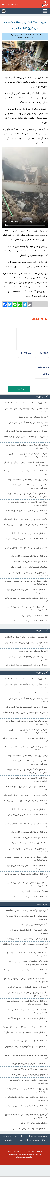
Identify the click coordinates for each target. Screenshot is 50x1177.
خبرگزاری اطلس (45, 4)
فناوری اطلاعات (34, 1140)
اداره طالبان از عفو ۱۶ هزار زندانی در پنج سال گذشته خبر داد (26, 512)
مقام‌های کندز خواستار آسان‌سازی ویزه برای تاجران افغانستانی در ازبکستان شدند (28, 455)
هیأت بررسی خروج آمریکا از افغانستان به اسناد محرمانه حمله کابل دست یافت (26, 486)
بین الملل (17, 1136)
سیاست (33, 1136)
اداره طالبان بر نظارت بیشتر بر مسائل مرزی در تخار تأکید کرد (26, 600)
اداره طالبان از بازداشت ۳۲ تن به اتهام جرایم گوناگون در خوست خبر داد (26, 591)
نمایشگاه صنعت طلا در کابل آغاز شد (34, 615)
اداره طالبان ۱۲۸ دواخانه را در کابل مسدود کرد (30, 621)
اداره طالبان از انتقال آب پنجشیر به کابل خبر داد (29, 556)
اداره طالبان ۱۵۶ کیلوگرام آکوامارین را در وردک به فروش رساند (26, 540)
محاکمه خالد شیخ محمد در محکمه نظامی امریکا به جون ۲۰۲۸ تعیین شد (26, 447)
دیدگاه (43, 1140)
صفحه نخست (42, 1136)
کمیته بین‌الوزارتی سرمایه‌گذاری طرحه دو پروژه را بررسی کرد (26, 549)
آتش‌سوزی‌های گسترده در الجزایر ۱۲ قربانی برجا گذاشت (26, 403)
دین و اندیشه (7, 1136)
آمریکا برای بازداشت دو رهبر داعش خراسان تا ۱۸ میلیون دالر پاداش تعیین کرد (26, 608)
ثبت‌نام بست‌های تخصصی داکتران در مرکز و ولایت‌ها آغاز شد (25, 438)
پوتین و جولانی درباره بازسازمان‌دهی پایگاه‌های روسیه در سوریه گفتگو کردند (26, 582)
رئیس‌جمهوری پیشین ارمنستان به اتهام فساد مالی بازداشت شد (28, 574)
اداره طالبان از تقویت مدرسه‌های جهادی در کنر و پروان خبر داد (25, 526)
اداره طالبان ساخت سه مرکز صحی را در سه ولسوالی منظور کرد (25, 472)
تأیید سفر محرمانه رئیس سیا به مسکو (33, 417)
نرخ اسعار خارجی (20, 1140)
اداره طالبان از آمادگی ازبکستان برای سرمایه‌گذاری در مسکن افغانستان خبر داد (27, 495)
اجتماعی (25, 1136)
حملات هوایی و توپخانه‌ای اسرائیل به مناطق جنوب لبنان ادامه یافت (26, 410)
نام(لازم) (44, 353)
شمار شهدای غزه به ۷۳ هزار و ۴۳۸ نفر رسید (31, 561)
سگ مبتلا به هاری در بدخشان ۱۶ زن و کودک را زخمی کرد (25, 519)
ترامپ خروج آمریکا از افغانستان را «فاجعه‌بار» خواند (28, 479)
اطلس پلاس (8, 1140)
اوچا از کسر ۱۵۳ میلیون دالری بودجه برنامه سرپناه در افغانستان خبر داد (28, 504)
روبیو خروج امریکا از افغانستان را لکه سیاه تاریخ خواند (27, 431)
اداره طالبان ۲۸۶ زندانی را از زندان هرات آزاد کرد (29, 533)
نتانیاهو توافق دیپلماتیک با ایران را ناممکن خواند (29, 567)
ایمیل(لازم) (26, 353)
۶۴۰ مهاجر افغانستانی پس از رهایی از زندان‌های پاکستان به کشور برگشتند (26, 464)
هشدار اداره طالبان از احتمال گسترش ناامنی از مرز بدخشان (28, 424)
